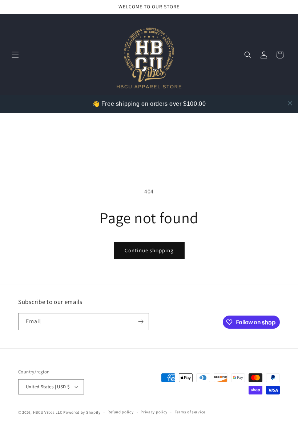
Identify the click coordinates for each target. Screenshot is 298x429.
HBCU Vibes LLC (48, 412)
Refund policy (120, 411)
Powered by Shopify (82, 412)
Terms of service (190, 411)
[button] (15, 55)
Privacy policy (154, 411)
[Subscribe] (141, 321)
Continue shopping (149, 250)
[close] (290, 103)
